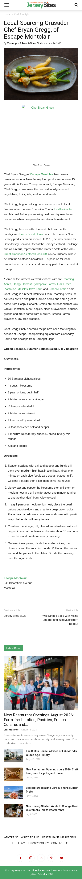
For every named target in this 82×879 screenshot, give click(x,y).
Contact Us (59, 843)
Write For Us (30, 837)
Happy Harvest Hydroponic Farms (34, 284)
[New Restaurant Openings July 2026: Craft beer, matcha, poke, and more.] (13, 774)
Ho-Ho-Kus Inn (63, 209)
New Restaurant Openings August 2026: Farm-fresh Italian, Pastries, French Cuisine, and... (39, 720)
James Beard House (31, 234)
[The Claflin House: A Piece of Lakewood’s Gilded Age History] (13, 755)
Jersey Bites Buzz (15, 615)
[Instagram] (31, 858)
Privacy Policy (38, 843)
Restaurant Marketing (59, 837)
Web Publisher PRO (42, 874)
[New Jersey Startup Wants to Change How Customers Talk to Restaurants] (13, 810)
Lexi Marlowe (11, 729)
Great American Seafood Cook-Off (25, 254)
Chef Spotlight (21, 14)
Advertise (11, 837)
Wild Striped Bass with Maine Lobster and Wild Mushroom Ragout (60, 620)
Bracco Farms (58, 289)
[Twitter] (61, 858)
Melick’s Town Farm (30, 289)
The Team (18, 843)
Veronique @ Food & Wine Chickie (26, 43)
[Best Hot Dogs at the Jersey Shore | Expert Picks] (13, 792)
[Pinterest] (51, 858)
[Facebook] (20, 858)
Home (7, 14)
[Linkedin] (41, 858)
